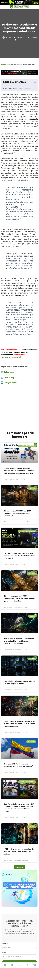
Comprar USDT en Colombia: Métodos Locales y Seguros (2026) (18, 765)
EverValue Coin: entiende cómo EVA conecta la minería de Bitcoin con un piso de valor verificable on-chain (19, 807)
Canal (27, 967)
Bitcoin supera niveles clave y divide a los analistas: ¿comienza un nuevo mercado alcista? (19, 723)
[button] (35, 82)
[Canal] (27, 965)
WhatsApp (9, 377)
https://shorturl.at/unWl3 (11, 357)
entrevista (25, 166)
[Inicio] (5, 965)
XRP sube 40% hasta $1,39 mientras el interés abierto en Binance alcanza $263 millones (19, 641)
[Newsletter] (34, 965)
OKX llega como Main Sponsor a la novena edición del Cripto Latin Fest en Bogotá (19, 555)
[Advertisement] (19, 408)
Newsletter (35, 967)
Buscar (12, 967)
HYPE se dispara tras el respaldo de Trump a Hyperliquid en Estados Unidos (19, 851)
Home (2, 64)
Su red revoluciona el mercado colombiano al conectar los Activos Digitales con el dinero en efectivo (19, 470)
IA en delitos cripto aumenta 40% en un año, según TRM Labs (19, 682)
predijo (20, 136)
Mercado (21, 40)
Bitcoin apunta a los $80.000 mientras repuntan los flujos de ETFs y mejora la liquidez (19, 598)
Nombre (5, 943)
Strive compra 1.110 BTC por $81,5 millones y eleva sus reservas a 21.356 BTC (17, 513)
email (4, 952)
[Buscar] (12, 965)
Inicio (4, 967)
